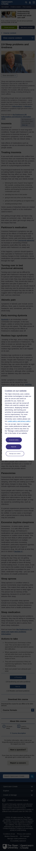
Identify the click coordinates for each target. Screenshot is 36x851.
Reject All (13, 446)
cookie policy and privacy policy (19, 421)
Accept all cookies (14, 440)
